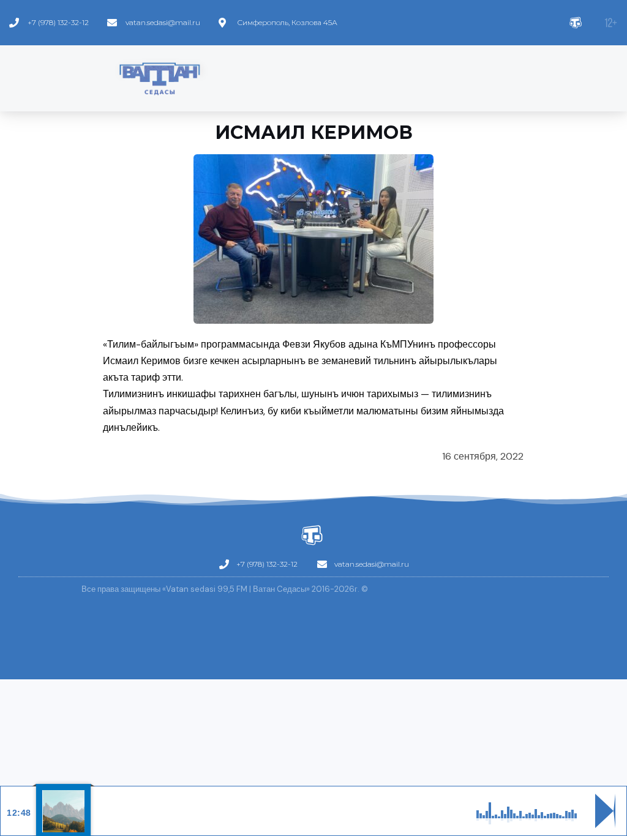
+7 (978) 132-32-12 (58, 22)
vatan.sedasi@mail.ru (163, 22)
